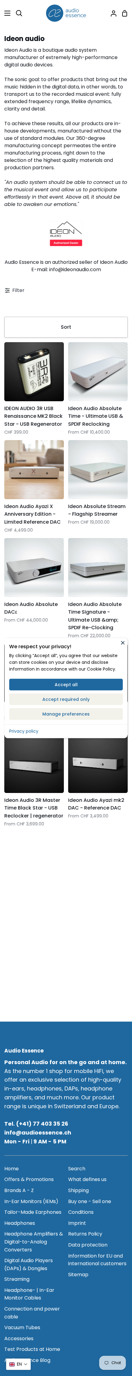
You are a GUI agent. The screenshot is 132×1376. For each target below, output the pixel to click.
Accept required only (66, 699)
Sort (66, 327)
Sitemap (78, 1274)
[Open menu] (5, 13)
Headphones (19, 1223)
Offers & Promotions (29, 1179)
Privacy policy (23, 731)
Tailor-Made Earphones (32, 1212)
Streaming (16, 1279)
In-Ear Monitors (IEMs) (31, 1201)
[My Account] (111, 13)
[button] (18, 1364)
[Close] (122, 642)
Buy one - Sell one (89, 1201)
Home (11, 1168)
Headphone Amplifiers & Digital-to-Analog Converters (33, 1241)
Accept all (66, 684)
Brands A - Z (19, 1190)
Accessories (18, 1338)
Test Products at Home (32, 1349)
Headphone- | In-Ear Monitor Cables (29, 1294)
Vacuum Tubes (22, 1327)
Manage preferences (66, 714)
